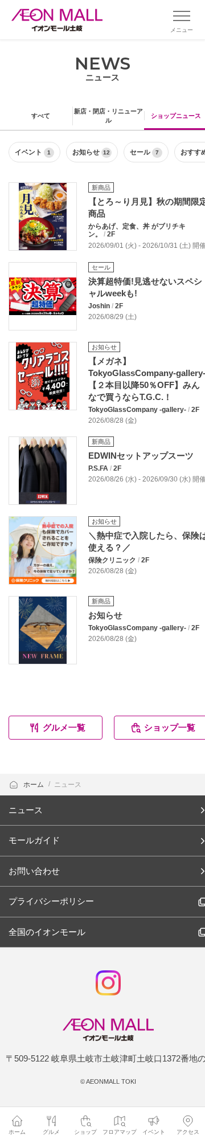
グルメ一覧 (64, 727)
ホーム (34, 785)
